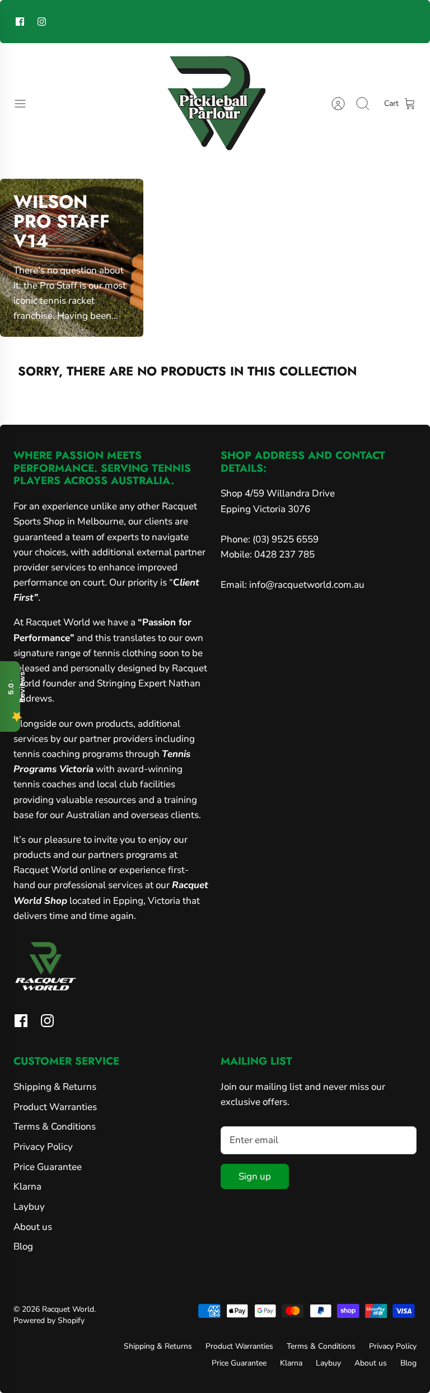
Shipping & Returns (54, 1086)
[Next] (307, 21)
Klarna (27, 1186)
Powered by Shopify (49, 1320)
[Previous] (122, 21)
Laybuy (29, 1206)
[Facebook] (20, 21)
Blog (23, 1246)
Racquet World (68, 1309)
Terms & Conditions (54, 1126)
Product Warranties (55, 1107)
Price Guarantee (47, 1166)
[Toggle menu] (25, 103)
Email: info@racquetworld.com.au (292, 584)
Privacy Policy (43, 1146)
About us (32, 1226)
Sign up (255, 1176)
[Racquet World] (215, 103)
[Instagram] (42, 21)
